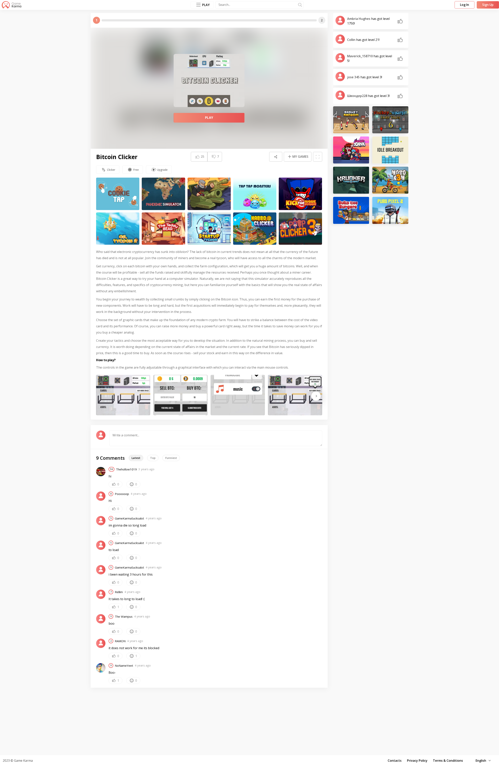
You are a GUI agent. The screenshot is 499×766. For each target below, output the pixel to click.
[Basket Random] (351, 119)
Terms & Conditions (448, 760)
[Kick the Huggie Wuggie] (300, 194)
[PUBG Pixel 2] (390, 210)
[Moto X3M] (390, 180)
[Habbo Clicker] (254, 228)
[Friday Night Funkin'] (351, 150)
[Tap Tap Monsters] (254, 194)
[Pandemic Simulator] (163, 194)
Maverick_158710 (360, 56)
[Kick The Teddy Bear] (163, 228)
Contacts (395, 760)
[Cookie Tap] (117, 194)
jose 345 (353, 77)
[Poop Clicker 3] (300, 228)
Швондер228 (357, 96)
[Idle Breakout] (390, 150)
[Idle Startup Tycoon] (209, 228)
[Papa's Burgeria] (351, 210)
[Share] (275, 157)
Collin (351, 40)
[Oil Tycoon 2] (117, 228)
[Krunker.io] (351, 180)
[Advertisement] (249, 721)
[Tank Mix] (209, 194)
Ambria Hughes (359, 19)
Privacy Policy (417, 760)
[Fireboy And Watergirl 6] (390, 119)
